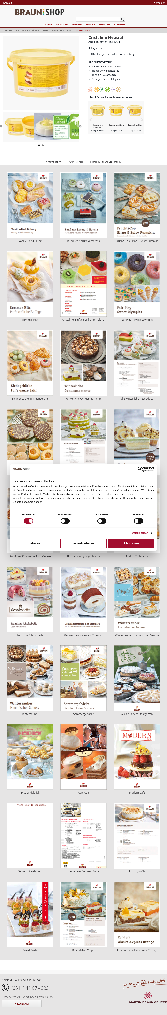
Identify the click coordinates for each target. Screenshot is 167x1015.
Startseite (7, 30)
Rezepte (77, 25)
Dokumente (75, 162)
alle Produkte (22, 30)
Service (90, 25)
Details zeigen (140, 533)
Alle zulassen (131, 543)
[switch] (65, 521)
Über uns (104, 25)
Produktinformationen (105, 162)
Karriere (119, 25)
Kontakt (7, 2)
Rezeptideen (54, 163)
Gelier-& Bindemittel (52, 30)
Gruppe (47, 25)
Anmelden (159, 2)
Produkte (62, 25)
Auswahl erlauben (83, 543)
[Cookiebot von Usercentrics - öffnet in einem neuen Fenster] (140, 469)
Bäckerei (35, 30)
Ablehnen (35, 543)
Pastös (69, 30)
